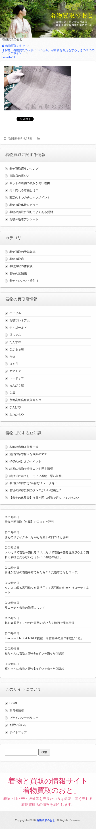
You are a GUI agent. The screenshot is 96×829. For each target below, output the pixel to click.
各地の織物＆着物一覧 (23, 447)
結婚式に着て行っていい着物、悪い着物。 (37, 476)
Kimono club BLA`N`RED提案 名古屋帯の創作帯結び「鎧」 (44, 638)
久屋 (12, 392)
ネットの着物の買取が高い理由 (29, 183)
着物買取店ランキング (23, 168)
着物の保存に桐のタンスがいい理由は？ (35, 490)
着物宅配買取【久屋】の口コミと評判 (29, 521)
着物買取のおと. (46, 820)
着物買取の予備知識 (22, 251)
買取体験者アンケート (23, 219)
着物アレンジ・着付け (23, 280)
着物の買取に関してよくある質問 (31, 212)
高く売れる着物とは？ (23, 190)
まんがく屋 (16, 385)
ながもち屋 (16, 349)
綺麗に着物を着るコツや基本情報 (31, 468)
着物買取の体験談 (21, 266)
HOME (13, 703)
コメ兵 (13, 363)
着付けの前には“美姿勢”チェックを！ (33, 483)
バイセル (15, 313)
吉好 (12, 356)
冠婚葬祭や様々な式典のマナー (29, 454)
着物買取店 (16, 259)
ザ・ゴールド (18, 327)
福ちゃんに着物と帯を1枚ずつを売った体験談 (34, 653)
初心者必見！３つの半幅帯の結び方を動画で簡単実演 (39, 622)
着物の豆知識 (18, 273)
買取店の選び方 (19, 175)
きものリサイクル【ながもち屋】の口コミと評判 (37, 537)
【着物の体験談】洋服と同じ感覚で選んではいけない (44, 497)
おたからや (16, 414)
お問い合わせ (18, 725)
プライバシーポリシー (23, 717)
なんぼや (15, 407)
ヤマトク (15, 371)
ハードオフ (16, 378)
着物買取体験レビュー (23, 205)
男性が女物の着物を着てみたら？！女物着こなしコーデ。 (42, 572)
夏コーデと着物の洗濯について (25, 607)
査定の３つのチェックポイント (29, 197)
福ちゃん (15, 334)
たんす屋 (15, 342)
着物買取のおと (12, 39)
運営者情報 (16, 710)
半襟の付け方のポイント (25, 461)
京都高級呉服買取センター (26, 400)
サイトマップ (18, 732)
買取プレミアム (19, 320)
